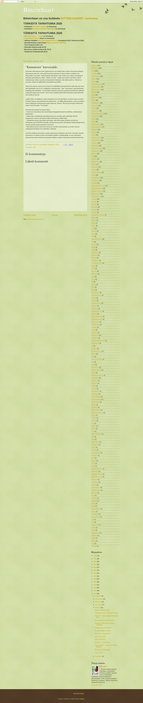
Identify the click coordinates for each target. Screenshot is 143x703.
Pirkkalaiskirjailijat (96, 319)
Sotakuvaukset (95, 140)
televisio (93, 388)
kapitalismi (94, 338)
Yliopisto (94, 199)
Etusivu (55, 215)
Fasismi (93, 418)
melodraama (95, 180)
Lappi (93, 228)
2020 (95, 573)
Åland (93, 290)
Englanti (93, 300)
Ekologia (94, 201)
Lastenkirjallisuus (96, 311)
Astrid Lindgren (95, 396)
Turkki (93, 530)
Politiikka (94, 73)
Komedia (94, 212)
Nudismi (93, 485)
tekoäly (93, 386)
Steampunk (94, 514)
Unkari (93, 330)
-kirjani (33, 36)
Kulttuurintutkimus (96, 469)
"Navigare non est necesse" (103, 628)
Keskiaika (94, 455)
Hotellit (93, 428)
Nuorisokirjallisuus (96, 316)
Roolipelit (94, 501)
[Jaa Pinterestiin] (72, 145)
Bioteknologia (95, 402)
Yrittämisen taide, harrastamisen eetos (106, 613)
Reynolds (94, 493)
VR (92, 282)
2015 (95, 587)
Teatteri (93, 79)
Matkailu (94, 92)
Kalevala (94, 450)
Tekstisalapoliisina (96, 188)
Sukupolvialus (95, 517)
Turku (93, 279)
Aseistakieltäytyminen (98, 340)
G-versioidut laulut (96, 148)
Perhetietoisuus (96, 89)
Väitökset (94, 535)
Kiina (92, 458)
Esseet (93, 415)
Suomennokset (95, 124)
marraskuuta (99, 599)
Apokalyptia (95, 145)
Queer (93, 234)
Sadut (93, 506)
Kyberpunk (94, 308)
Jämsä (93, 447)
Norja (93, 276)
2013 (95, 593)
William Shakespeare (97, 113)
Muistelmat (94, 482)
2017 (95, 582)
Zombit (93, 541)
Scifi (92, 156)
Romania (94, 498)
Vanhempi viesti (80, 215)
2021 (95, 570)
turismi (93, 135)
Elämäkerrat (95, 260)
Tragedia (94, 327)
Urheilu (93, 372)
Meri (92, 356)
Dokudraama (95, 343)
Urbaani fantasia (96, 370)
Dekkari (93, 164)
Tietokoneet (95, 525)
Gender (93, 119)
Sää (92, 519)
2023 (95, 564)
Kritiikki (93, 81)
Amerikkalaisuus (96, 295)
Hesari (93, 121)
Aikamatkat (94, 394)
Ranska (93, 220)
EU (92, 346)
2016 (95, 585)
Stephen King (95, 324)
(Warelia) (56, 43)
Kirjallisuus (94, 68)
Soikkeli (104, 666)
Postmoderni (95, 322)
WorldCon (94, 332)
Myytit (93, 247)
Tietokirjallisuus (96, 196)
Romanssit (94, 105)
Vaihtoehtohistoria (96, 239)
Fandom (93, 244)
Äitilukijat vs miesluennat (102, 633)
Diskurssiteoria (95, 410)
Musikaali (94, 314)
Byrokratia (94, 207)
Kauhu (93, 100)
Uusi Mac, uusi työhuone (102, 642)
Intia (92, 437)
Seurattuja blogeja (78, 693)
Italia (92, 439)
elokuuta (98, 607)
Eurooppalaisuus (96, 351)
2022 (95, 567)
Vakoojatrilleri (95, 533)
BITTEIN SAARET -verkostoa (79, 18)
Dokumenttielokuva (97, 412)
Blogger (82, 699)
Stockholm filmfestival (98, 186)
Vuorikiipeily (95, 378)
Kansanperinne (95, 452)
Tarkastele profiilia (96, 685)
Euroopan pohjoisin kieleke (103, 630)
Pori (92, 362)
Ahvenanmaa (95, 391)
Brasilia (93, 405)
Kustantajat (94, 471)
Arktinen (93, 258)
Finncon (93, 420)
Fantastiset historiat (31, 38)
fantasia (93, 132)
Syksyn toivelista (100, 639)
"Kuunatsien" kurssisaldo (102, 650)
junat (92, 543)
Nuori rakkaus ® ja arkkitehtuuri (104, 620)
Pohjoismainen (95, 490)
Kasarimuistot (95, 151)
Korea (93, 466)
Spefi (34, 147)
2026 (95, 556)
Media (93, 95)
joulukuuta (98, 596)
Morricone (94, 479)
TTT (92, 522)
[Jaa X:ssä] (68, 145)
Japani (93, 266)
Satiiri (93, 364)
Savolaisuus (95, 367)
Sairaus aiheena (96, 172)
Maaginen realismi (96, 474)
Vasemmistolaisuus (97, 375)
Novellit (93, 218)
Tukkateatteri (95, 116)
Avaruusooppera (96, 399)
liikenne (93, 284)
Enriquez (94, 348)
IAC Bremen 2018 (96, 263)
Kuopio (93, 226)
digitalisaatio (95, 335)
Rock (93, 495)
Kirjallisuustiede (96, 137)
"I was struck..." (99, 652)
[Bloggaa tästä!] (66, 145)
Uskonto (93, 153)
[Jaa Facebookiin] (70, 145)
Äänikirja (94, 546)
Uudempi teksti (29, 215)
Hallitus (93, 426)
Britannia (94, 204)
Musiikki (93, 231)
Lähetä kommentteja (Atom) (35, 219)
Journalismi (94, 445)
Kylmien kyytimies (97, 191)
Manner (93, 354)
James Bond (95, 442)
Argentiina (94, 255)
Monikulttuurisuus (96, 477)
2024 (95, 561)
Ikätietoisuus (95, 161)
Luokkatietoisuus (96, 84)
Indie (92, 431)
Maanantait (94, 167)
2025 (95, 559)
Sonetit (93, 511)
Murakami (94, 274)
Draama (93, 298)
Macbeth (94, 271)
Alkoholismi (94, 252)
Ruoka (93, 503)
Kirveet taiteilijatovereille (102, 610)
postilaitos (94, 380)
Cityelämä (94, 407)
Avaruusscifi (95, 111)
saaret (93, 250)
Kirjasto (93, 461)
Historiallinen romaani (97, 215)
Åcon (93, 287)
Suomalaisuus (95, 177)
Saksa (93, 175)
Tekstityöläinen (95, 87)
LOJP (93, 268)
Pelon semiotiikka (96, 359)
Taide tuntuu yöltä (100, 636)
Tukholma (94, 143)
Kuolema (94, 306)
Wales (93, 538)
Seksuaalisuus (95, 509)
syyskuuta (98, 604)
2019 (95, 576)
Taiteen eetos (95, 76)
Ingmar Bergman (96, 434)
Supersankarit (95, 194)
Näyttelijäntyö (95, 103)
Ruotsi (93, 223)
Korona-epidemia (96, 127)
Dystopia (94, 183)
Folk (92, 423)
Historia (93, 169)
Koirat (93, 463)
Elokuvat (94, 65)
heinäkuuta (98, 656)
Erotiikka (94, 210)
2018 (95, 579)
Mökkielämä (95, 97)
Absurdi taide (95, 292)
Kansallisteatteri (96, 303)
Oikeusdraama (95, 487)
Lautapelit (94, 129)
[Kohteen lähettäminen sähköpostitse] (64, 145)
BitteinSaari (38, 9)
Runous (93, 108)
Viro (92, 242)
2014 (95, 590)
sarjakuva (94, 383)
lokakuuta (98, 602)
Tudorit (93, 527)
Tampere (94, 159)
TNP (92, 236)
